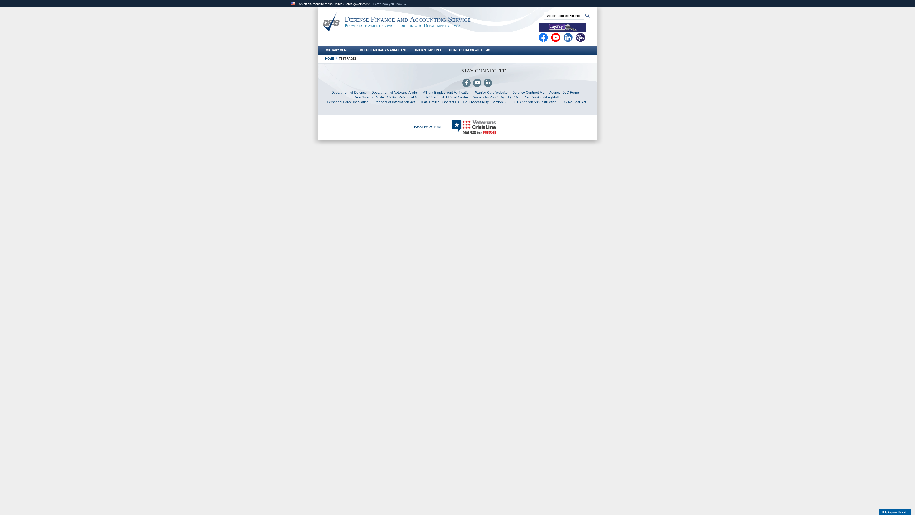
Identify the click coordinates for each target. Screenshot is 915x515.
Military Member (339, 50)
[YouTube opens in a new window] (555, 37)
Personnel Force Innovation (348, 101)
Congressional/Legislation (543, 97)
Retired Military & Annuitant (383, 50)
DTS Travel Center (454, 97)
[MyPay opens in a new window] (562, 27)
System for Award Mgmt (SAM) (497, 97)
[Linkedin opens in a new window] (568, 37)
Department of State (369, 97)
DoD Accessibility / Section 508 (486, 101)
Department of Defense (349, 92)
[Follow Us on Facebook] (466, 83)
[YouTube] (477, 83)
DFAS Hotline (430, 101)
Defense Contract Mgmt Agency (536, 92)
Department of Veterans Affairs (394, 92)
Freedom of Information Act (394, 101)
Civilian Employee (428, 50)
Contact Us (450, 101)
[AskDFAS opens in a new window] (580, 37)
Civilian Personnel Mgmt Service (412, 97)
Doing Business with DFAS (469, 50)
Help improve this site (895, 512)
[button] (390, 3)
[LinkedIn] (488, 83)
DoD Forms (571, 92)
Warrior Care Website (491, 92)
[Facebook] (543, 37)
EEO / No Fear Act (572, 101)
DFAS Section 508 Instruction (534, 101)
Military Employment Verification (446, 92)
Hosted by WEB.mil (426, 126)
